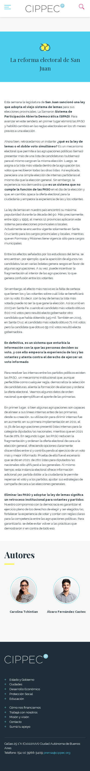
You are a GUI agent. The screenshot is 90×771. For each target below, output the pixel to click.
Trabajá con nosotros (23, 712)
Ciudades (15, 684)
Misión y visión (19, 717)
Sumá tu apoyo (19, 726)
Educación (16, 699)
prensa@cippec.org (57, 752)
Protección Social (21, 694)
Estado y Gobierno (21, 679)
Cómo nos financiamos (25, 707)
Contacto (15, 722)
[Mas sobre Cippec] (45, 7)
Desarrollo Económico (24, 689)
